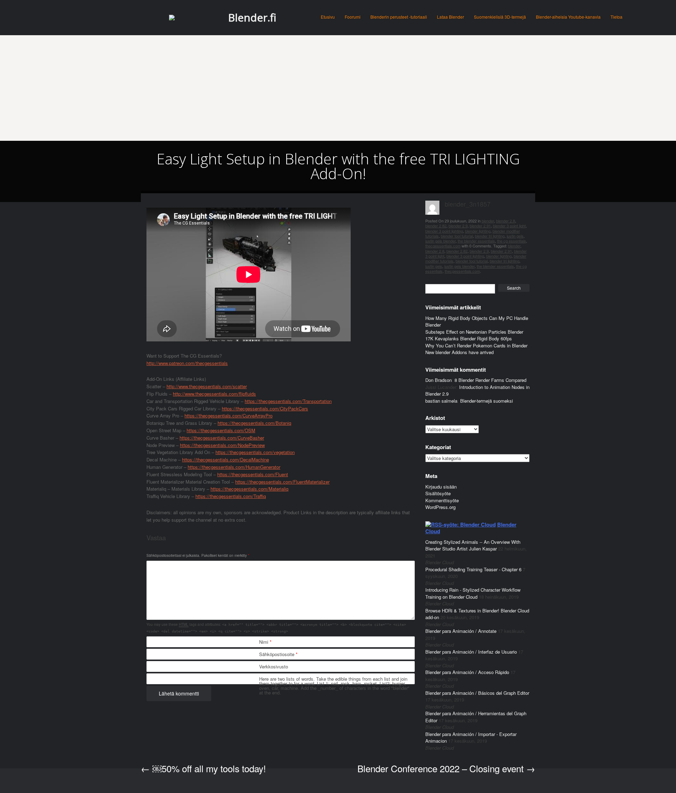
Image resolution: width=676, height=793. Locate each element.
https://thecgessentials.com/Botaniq (254, 423)
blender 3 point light (509, 225)
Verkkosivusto (273, 666)
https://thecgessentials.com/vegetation (255, 452)
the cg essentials (511, 241)
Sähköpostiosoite (278, 654)
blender (488, 221)
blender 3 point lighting (444, 231)
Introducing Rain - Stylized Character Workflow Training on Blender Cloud (472, 593)
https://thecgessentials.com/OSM (221, 430)
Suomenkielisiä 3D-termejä (500, 17)
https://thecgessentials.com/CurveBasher (222, 437)
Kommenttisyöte (442, 500)
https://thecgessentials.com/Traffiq (230, 496)
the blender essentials (476, 241)
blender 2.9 (458, 225)
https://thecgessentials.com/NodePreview (222, 445)
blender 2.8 (505, 221)
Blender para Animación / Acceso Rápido (467, 672)
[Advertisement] (338, 88)
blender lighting (477, 231)
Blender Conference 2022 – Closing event (446, 768)
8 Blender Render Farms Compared (490, 380)
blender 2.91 (480, 225)
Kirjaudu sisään (441, 486)
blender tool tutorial (457, 236)
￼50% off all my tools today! (203, 768)
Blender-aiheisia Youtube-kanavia (568, 17)
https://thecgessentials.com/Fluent (252, 474)
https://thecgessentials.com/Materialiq (249, 488)
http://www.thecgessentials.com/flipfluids (214, 393)
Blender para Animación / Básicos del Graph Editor (477, 693)
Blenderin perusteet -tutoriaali (398, 17)
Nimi (265, 642)
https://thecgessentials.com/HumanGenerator (234, 467)
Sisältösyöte (438, 493)
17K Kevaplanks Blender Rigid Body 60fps (468, 338)
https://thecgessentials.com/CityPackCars (265, 408)
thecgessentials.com (443, 245)
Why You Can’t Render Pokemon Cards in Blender (476, 345)
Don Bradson (438, 380)
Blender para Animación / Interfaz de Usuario (471, 651)
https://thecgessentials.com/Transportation (288, 401)
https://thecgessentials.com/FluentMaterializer (282, 481)
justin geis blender (440, 241)
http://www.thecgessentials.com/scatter (207, 386)
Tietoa (616, 17)
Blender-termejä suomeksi (486, 400)
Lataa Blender (450, 17)
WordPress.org (440, 507)
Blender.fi (252, 17)
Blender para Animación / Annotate (460, 631)
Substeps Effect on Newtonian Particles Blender (474, 331)
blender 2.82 (435, 225)
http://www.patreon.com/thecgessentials (187, 363)
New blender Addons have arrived (459, 352)
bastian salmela (441, 400)
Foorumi (353, 17)
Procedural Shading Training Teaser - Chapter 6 (473, 569)
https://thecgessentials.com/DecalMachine (225, 459)
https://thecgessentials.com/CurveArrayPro (228, 415)
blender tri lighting (490, 236)
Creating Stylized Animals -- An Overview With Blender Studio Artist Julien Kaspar (472, 545)
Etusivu (328, 17)
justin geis (515, 236)
